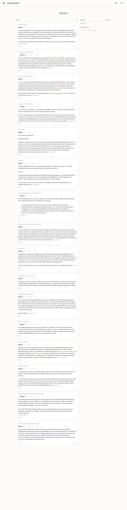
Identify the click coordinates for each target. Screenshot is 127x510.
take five (26, 260)
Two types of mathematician (25, 76)
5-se (57, 357)
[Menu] (4, 3)
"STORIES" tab (54, 58)
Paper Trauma (21, 248)
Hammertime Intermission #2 (25, 52)
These (20, 82)
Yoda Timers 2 (21, 129)
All (18, 20)
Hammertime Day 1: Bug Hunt (26, 294)
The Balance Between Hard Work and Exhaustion (31, 393)
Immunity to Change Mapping (64, 351)
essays (24, 82)
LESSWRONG (13, 3)
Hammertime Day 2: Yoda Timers (26, 276)
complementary (53, 93)
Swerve (63, 13)
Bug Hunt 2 (21, 160)
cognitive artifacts (63, 93)
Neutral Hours (38, 353)
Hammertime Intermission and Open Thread (29, 193)
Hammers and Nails (23, 321)
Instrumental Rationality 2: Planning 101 (28, 423)
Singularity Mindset (23, 366)
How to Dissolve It (22, 24)
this (33, 117)
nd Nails (32, 209)
